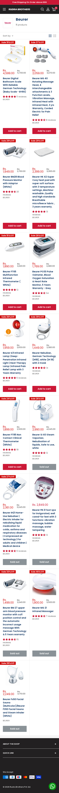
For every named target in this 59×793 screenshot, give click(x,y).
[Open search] (42, 9)
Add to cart (14, 130)
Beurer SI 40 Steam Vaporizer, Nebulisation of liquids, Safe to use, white (43, 441)
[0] (54, 9)
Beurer (6, 99)
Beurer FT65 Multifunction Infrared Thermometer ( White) (11, 278)
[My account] (48, 9)
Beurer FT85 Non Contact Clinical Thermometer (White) (12, 439)
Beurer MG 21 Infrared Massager (43, 609)
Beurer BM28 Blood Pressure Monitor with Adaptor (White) (13, 181)
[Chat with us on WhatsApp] (52, 786)
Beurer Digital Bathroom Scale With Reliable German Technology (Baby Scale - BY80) (14, 85)
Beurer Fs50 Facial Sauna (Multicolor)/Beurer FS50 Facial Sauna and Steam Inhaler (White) (14, 707)
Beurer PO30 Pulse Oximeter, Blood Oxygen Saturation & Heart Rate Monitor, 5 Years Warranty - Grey (43, 280)
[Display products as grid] (50, 36)
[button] (9, 96)
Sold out (44, 466)
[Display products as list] (55, 36)
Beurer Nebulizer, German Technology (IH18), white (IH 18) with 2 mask (44, 357)
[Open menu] (4, 9)
